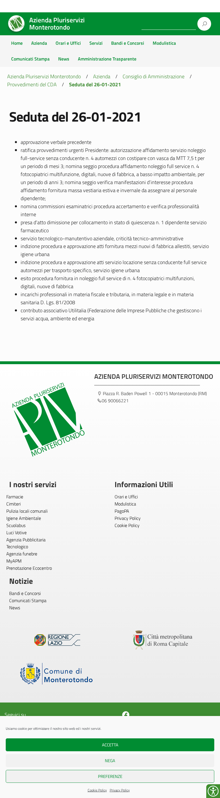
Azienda (39, 43)
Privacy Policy (120, 790)
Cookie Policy (97, 790)
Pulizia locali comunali (27, 511)
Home (17, 43)
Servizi (96, 43)
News (63, 58)
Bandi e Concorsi (127, 43)
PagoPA (122, 511)
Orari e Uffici (68, 43)
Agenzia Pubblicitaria (26, 539)
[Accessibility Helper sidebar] (213, 791)
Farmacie (14, 496)
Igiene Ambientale (23, 518)
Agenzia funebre (21, 553)
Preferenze (110, 776)
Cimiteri (13, 503)
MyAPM (13, 560)
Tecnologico (17, 546)
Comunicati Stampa (30, 58)
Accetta (110, 745)
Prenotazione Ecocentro (29, 568)
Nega (110, 760)
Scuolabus (15, 525)
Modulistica (164, 43)
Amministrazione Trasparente (107, 58)
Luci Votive (16, 532)
